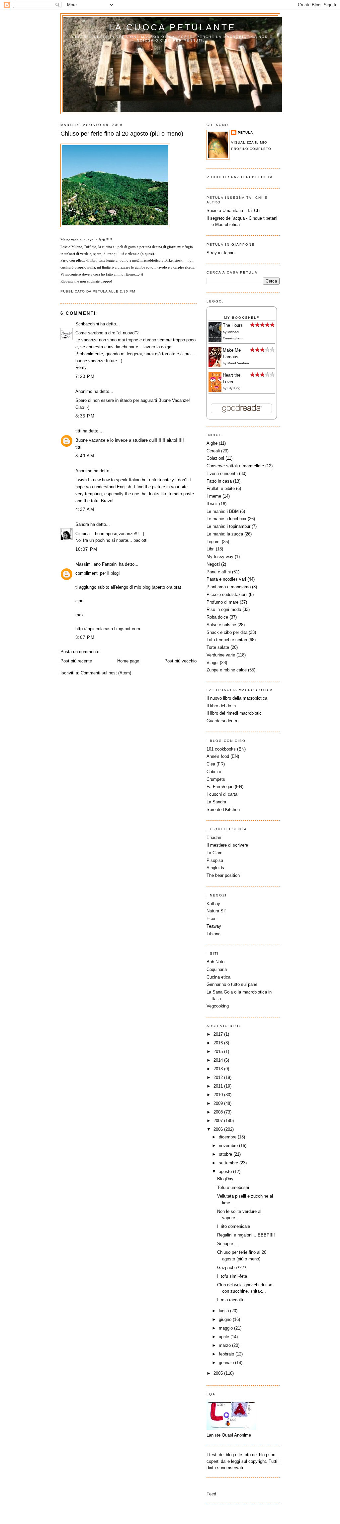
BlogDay (225, 1178)
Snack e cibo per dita (227, 632)
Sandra (82, 524)
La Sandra (216, 801)
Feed (211, 1493)
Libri (210, 548)
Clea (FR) (216, 764)
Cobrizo (214, 771)
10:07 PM (86, 549)
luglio (224, 1310)
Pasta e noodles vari (226, 579)
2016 (218, 1042)
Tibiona (213, 933)
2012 (218, 1077)
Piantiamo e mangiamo (229, 586)
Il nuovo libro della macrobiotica (237, 698)
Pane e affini (219, 571)
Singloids (215, 867)
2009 (218, 1103)
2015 (218, 1051)
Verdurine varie (221, 654)
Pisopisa (215, 860)
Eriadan (214, 837)
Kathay (213, 903)
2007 (218, 1120)
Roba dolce (217, 617)
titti (78, 430)
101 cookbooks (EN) (226, 749)
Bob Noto (215, 961)
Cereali (213, 450)
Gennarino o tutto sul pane (232, 984)
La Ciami (215, 852)
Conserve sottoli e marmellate (235, 465)
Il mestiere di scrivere (227, 845)
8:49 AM (84, 455)
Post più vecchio (180, 660)
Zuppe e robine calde (227, 669)
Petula (245, 132)
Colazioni (215, 458)
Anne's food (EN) (223, 756)
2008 (218, 1112)
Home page (128, 660)
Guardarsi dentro (222, 720)
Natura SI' (216, 910)
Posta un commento (79, 651)
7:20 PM (85, 376)
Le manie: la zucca (225, 533)
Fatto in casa (219, 481)
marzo (225, 1345)
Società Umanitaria (225, 210)
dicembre (228, 1136)
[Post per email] (137, 291)
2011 (218, 1086)
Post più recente (76, 660)
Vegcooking (218, 1005)
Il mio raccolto (230, 1299)
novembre (229, 1145)
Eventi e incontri (222, 473)
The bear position (223, 875)
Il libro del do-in (221, 705)
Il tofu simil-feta (232, 1276)
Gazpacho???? (231, 1267)
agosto (226, 1171)
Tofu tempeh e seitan (227, 639)
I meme (214, 496)
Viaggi (212, 662)
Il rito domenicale (233, 1226)
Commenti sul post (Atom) (106, 672)
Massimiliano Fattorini (96, 564)
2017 (218, 1034)
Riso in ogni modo (224, 609)
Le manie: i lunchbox (226, 518)
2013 (218, 1068)
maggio (226, 1328)
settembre (229, 1162)
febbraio (227, 1353)
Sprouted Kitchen (223, 809)
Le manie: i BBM (223, 511)
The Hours (233, 325)
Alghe (212, 443)
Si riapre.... (227, 1243)
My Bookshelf (241, 317)
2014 (218, 1060)
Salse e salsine (221, 624)
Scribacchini (87, 323)
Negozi (213, 564)
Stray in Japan (220, 252)
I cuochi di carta (222, 794)
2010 (218, 1094)
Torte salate (218, 647)
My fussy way (220, 556)
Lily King (233, 388)
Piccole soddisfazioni (227, 594)
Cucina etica (218, 977)
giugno (226, 1319)
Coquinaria (217, 969)
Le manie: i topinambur (228, 526)
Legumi (213, 541)
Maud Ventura (238, 363)
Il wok (212, 503)
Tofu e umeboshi (233, 1187)
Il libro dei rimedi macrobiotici (235, 713)
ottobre (226, 1154)
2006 (218, 1129)
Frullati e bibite (221, 488)
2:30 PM (127, 291)
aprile (224, 1336)
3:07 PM (85, 637)
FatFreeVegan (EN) (225, 786)
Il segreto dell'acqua (226, 218)
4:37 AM (84, 509)
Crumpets (216, 779)
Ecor (211, 918)
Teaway (214, 926)
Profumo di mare (222, 602)
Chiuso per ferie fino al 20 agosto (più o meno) (121, 133)
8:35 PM (85, 415)
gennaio (227, 1362)
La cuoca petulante (172, 27)
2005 (218, 1373)
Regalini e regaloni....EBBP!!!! (246, 1234)
